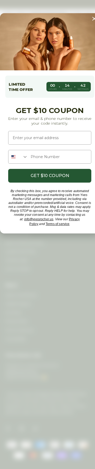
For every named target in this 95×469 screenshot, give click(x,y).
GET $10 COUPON (50, 175)
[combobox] (18, 156)
